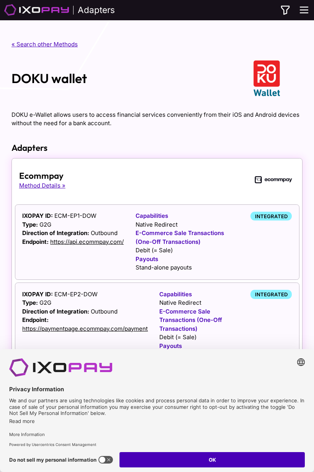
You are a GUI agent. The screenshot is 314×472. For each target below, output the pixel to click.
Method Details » (42, 185)
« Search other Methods (44, 44)
